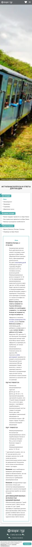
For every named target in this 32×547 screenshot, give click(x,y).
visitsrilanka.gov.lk (20, 262)
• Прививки (6, 204)
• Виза (4, 199)
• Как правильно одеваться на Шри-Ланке (16, 219)
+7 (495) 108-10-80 (15, 535)
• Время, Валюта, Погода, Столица (13, 229)
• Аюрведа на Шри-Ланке (11, 232)
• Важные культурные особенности (14, 221)
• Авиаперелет (7, 201)
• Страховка (6, 206)
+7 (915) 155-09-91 (17, 538)
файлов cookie (3, 544)
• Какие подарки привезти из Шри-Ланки (16, 216)
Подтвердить (27, 543)
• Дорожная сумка (8, 209)
